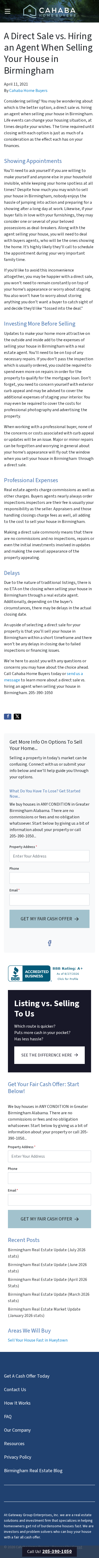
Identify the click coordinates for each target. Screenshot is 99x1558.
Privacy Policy (17, 1457)
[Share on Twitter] (17, 717)
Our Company (17, 1430)
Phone (14, 868)
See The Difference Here (46, 1055)
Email (15, 890)
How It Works (17, 1403)
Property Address (23, 847)
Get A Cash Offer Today (26, 1376)
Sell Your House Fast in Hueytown (38, 1340)
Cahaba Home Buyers (28, 91)
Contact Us (15, 1389)
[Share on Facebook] (7, 717)
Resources (14, 1443)
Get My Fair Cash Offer (46, 919)
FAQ (8, 1416)
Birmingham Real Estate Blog (33, 1470)
